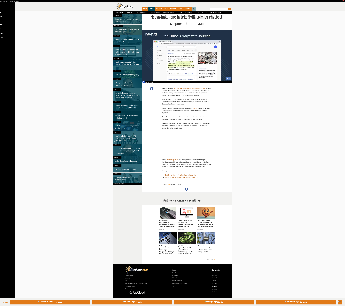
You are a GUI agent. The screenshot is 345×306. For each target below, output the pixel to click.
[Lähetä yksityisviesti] (156, 82)
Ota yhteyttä (128, 280)
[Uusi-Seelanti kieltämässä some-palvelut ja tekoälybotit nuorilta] (127, 126)
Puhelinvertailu (9, 1)
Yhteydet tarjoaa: (129, 289)
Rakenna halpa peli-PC (201, 12)
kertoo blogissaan (172, 160)
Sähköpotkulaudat (155, 12)
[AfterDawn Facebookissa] (208, 9)
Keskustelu (187, 9)
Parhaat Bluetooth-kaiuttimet (186, 12)
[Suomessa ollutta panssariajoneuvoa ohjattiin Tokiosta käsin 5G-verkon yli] (127, 40)
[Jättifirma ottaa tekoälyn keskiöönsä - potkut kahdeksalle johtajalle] (127, 178)
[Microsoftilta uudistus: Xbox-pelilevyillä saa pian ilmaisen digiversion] (127, 116)
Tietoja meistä (129, 275)
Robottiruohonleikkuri (141, 12)
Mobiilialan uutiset (177, 280)
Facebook (214, 278)
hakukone (172, 184)
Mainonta (127, 278)
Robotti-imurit (119, 12)
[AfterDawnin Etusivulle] (124, 7)
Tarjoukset (173, 9)
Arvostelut (159, 9)
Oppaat (166, 9)
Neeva (165, 184)
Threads (214, 280)
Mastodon (214, 275)
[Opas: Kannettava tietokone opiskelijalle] (127, 168)
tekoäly (179, 184)
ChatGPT (195, 108)
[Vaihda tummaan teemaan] (194, 9)
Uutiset (151, 9)
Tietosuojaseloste (130, 286)
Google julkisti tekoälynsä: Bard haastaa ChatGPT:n (181, 177)
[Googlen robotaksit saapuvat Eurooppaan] (127, 160)
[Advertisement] (187, 142)
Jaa (229, 78)
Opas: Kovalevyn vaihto (215, 12)
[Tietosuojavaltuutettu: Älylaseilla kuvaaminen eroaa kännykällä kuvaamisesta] (127, 83)
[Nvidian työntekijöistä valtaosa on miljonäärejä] (127, 74)
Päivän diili (175, 278)
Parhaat (180, 9)
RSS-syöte (214, 283)
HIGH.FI (17, 1)
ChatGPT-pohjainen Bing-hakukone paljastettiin (180, 175)
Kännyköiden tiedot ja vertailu (180, 283)
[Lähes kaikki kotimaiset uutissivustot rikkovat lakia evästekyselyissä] (127, 19)
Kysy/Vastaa (215, 292)
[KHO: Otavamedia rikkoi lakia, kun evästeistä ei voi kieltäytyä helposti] (127, 30)
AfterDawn (2, 1)
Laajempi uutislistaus (118, 183)
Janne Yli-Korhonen (150, 82)
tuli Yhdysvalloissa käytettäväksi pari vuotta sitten (190, 88)
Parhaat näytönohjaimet (169, 12)
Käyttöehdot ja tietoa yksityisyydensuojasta (136, 283)
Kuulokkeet (129, 12)
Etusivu (145, 9)
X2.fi (14, 1)
